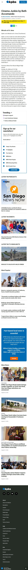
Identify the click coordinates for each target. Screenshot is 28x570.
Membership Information (8, 554)
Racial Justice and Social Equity (7, 442)
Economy (3, 413)
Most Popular (5, 270)
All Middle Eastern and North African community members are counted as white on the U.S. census (13, 209)
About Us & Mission (7, 502)
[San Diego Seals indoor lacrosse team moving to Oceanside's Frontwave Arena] (14, 405)
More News (5, 365)
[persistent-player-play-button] (2, 568)
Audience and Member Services (9, 528)
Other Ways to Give (7, 557)
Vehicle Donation (6, 561)
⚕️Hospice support (8, 115)
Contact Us (5, 533)
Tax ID (4, 559)
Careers (4, 507)
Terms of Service (6, 522)
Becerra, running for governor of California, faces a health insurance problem (13, 291)
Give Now (23, 2)
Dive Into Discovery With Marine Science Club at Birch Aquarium (13, 237)
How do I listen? (6, 538)
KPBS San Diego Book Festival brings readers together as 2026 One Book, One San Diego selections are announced (13, 387)
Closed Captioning (6, 531)
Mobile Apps (5, 512)
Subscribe (14, 170)
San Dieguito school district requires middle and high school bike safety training (13, 474)
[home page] (11, 2)
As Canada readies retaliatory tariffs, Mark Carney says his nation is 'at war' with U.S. (13, 311)
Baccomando (6, 16)
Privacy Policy (6, 517)
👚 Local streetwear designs (10, 118)
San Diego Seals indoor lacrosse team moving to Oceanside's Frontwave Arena (14, 416)
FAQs (4, 535)
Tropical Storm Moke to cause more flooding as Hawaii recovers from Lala (13, 317)
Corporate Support (7, 549)
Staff (4, 519)
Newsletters (5, 505)
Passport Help (6, 540)
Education (3, 471)
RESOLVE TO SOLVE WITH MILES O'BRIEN (12, 264)
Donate (14, 358)
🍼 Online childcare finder (9, 120)
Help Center (5, 543)
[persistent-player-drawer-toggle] (26, 568)
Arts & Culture (4, 383)
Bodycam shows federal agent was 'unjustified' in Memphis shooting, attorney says (13, 304)
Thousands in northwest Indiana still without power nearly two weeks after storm (13, 297)
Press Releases (6, 514)
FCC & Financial (6, 510)
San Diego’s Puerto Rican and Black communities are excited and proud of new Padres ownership (13, 445)
